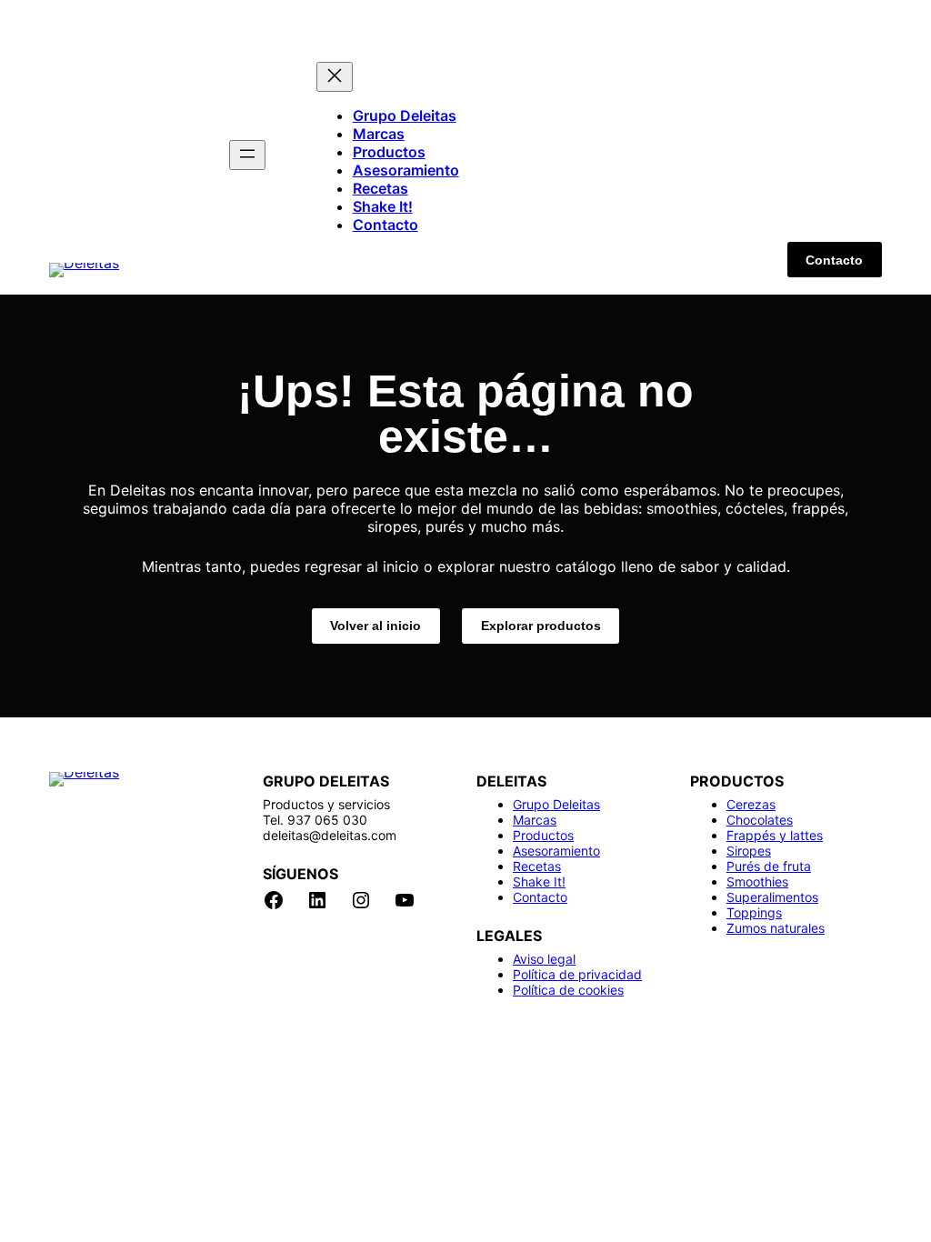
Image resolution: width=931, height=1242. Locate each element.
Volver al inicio (375, 625)
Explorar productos (541, 625)
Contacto (834, 260)
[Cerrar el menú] (334, 77)
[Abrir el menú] (247, 155)
